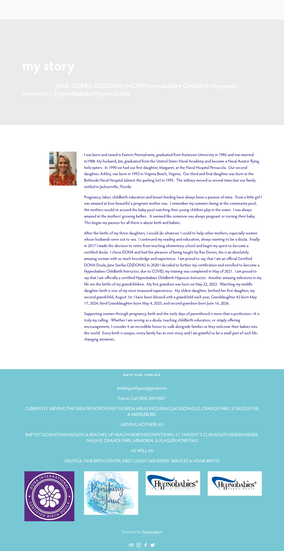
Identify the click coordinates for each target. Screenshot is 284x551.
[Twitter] (152, 545)
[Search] (24, 9)
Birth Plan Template (142, 375)
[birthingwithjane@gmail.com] (131, 545)
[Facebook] (145, 545)
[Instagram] (138, 545)
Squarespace (152, 531)
